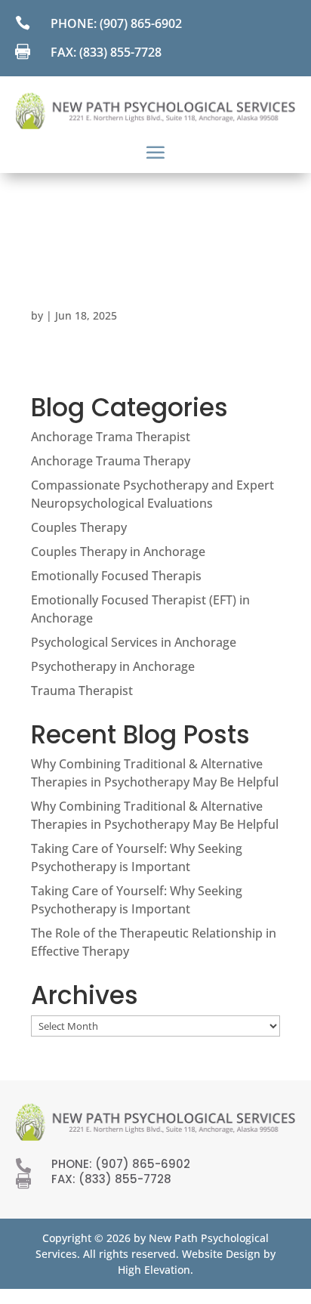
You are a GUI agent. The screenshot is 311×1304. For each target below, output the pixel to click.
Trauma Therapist (82, 690)
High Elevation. (155, 1269)
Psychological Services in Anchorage (133, 642)
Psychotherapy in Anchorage (113, 666)
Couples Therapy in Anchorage (118, 551)
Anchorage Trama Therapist (110, 436)
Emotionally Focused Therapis (116, 575)
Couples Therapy (79, 527)
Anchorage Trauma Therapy (110, 461)
